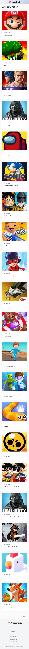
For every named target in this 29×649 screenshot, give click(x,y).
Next (24, 616)
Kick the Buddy (8, 336)
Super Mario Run (8, 35)
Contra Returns (7, 95)
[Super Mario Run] (14, 20)
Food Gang (6, 65)
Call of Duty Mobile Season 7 (11, 516)
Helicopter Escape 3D (9, 396)
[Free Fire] (14, 291)
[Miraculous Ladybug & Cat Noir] (14, 261)
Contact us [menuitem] (13, 634)
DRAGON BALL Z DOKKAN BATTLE (13, 486)
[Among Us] (14, 141)
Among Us (6, 155)
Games (8, 32)
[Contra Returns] (14, 80)
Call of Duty (7, 125)
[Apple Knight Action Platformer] (14, 532)
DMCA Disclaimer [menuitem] (13, 641)
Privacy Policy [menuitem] (13, 636)
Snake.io (6, 426)
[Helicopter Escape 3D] (14, 381)
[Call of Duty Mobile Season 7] (14, 502)
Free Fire (6, 306)
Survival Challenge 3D (9, 366)
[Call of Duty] (14, 110)
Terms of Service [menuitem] (13, 639)
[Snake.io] (14, 411)
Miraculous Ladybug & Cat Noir (12, 276)
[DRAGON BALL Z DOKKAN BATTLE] (14, 472)
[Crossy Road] (14, 562)
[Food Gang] (14, 50)
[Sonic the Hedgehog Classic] (14, 171)
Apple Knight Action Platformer (12, 547)
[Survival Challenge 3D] (14, 351)
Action (5, 32)
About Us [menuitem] (13, 631)
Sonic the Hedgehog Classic (11, 185)
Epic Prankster (7, 245)
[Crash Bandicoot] (14, 592)
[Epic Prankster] (14, 231)
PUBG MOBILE (7, 215)
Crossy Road (7, 577)
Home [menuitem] (13, 629)
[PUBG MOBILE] (14, 201)
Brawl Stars (7, 456)
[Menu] (26, 2)
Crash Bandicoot (8, 607)
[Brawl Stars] (14, 442)
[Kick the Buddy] (14, 321)
